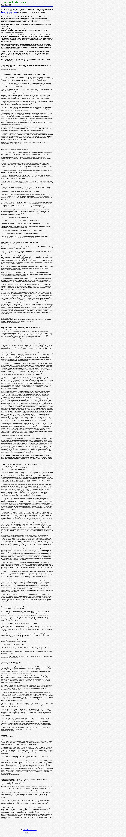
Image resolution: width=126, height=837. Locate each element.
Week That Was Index (30, 830)
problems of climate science (9, 12)
